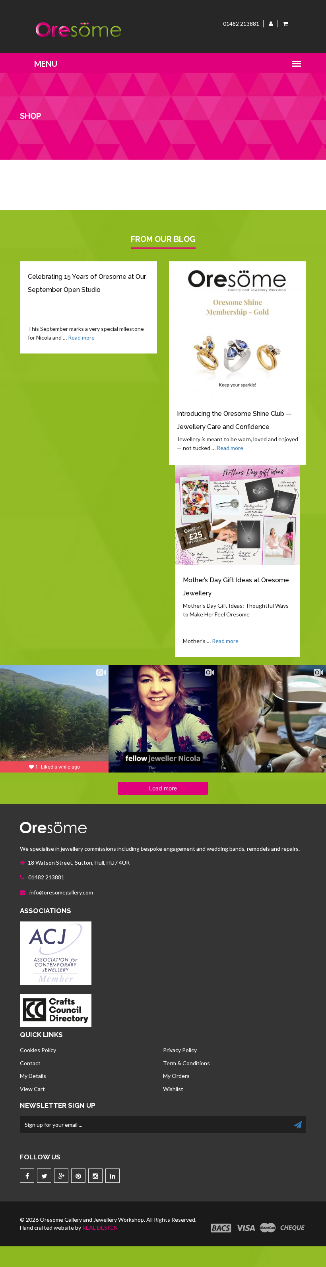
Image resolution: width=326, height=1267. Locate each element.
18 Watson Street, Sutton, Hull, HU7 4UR (79, 862)
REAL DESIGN (100, 1227)
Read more (81, 337)
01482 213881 (45, 877)
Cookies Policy (38, 1050)
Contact (30, 1063)
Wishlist (173, 1088)
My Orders (176, 1075)
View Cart (32, 1088)
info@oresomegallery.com (60, 892)
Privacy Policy (180, 1050)
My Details (33, 1075)
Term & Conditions (186, 1063)
